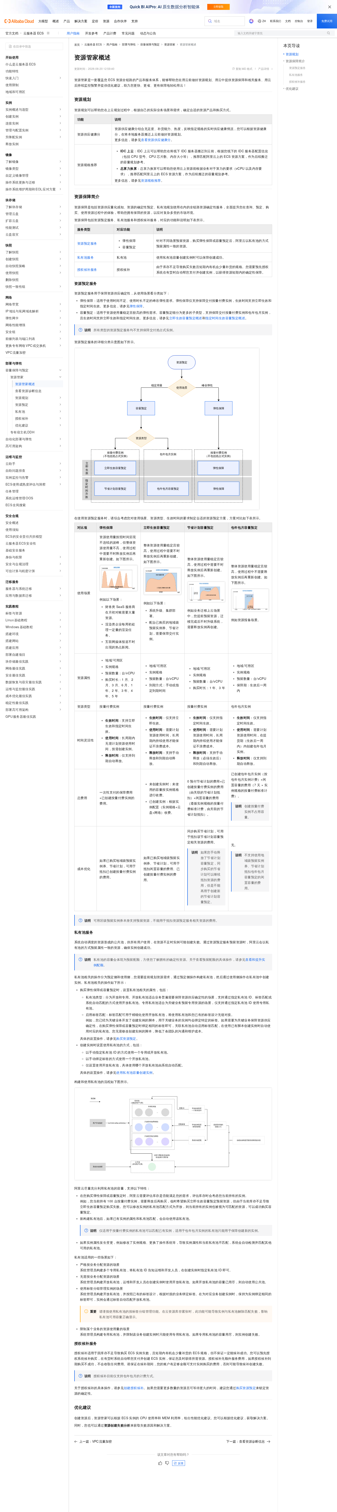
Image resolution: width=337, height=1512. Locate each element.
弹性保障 (136, 306)
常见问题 (128, 33)
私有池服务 (85, 257)
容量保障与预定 (150, 44)
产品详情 (263, 69)
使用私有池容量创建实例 (134, 1072)
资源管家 (169, 44)
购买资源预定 (126, 1038)
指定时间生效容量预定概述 (225, 318)
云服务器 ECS (33, 33)
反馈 (180, 1463)
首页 (77, 44)
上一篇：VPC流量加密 (95, 1441)
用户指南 (73, 33)
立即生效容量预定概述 (185, 318)
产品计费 (109, 33)
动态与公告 (148, 33)
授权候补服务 (87, 269)
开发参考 (91, 33)
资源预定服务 (87, 243)
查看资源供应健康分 (156, 139)
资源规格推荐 (151, 180)
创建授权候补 (134, 1387)
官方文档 (12, 33)
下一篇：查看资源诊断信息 (245, 1441)
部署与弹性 (129, 44)
